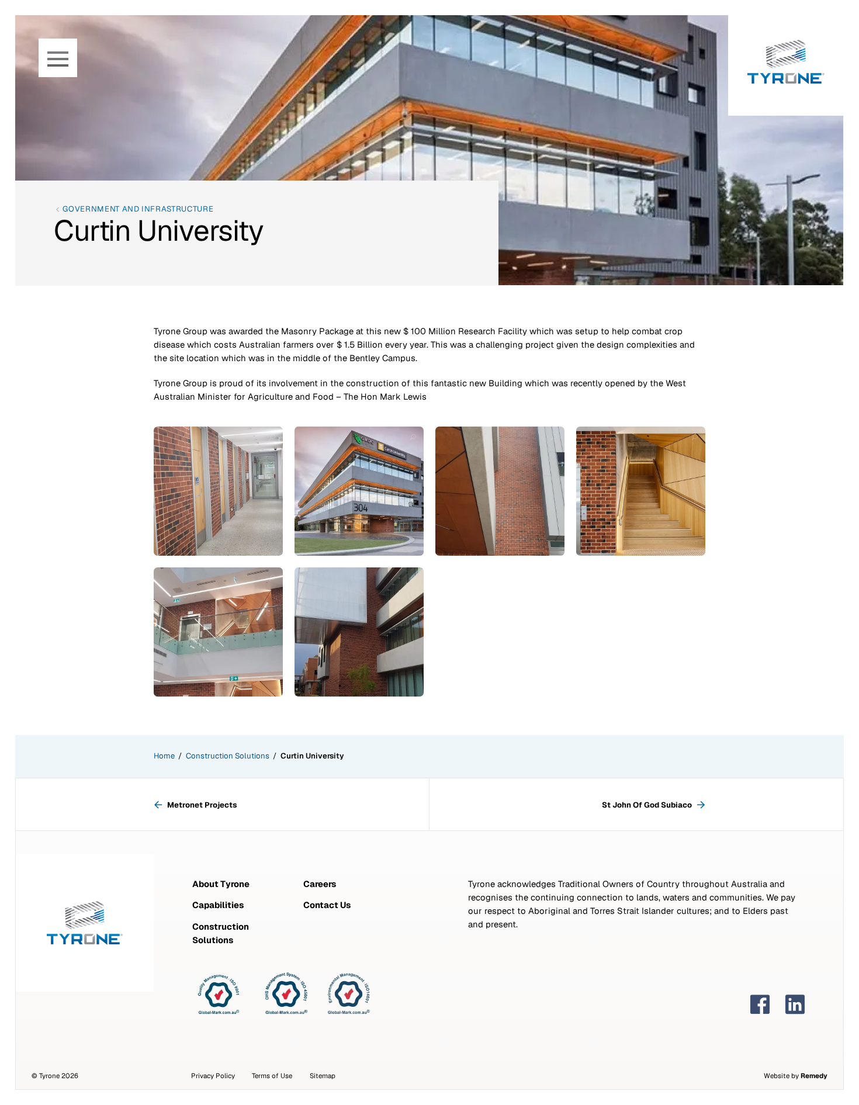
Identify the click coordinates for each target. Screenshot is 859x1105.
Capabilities (218, 904)
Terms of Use (272, 1075)
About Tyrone (221, 883)
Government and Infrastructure (138, 209)
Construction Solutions (227, 756)
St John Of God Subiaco (648, 805)
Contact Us (327, 904)
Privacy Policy (213, 1075)
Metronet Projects (202, 805)
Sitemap (322, 1075)
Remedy (814, 1075)
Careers (319, 883)
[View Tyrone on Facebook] (760, 1004)
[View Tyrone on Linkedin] (795, 1004)
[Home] (786, 58)
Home (164, 756)
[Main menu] (58, 58)
